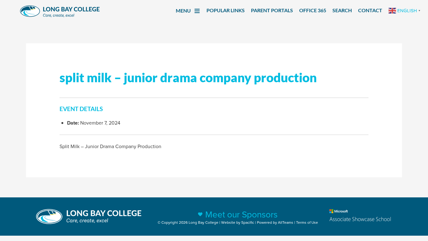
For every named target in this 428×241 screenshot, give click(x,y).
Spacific (247, 222)
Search (342, 10)
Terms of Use (307, 222)
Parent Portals (272, 10)
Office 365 (312, 10)
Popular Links (225, 10)
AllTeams (285, 222)
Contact (370, 10)
